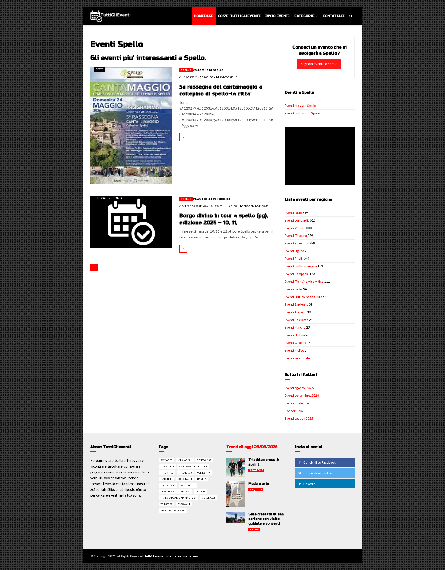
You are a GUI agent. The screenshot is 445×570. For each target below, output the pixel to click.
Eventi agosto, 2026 (299, 388)
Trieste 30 (166, 504)
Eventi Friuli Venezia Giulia (303, 297)
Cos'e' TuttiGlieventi (239, 16)
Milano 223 (185, 460)
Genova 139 (204, 460)
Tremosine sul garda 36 (175, 491)
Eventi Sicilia (293, 289)
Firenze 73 (185, 472)
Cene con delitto (297, 403)
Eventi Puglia (294, 258)
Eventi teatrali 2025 (299, 418)
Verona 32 (208, 497)
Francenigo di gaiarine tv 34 (179, 497)
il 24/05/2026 (189, 77)
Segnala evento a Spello (319, 63)
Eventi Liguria (294, 251)
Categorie (304, 16)
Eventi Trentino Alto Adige (304, 281)
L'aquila (256, 489)
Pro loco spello (227, 77)
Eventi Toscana (296, 236)
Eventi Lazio (293, 213)
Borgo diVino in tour (255, 206)
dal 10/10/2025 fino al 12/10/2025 (201, 206)
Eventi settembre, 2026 (302, 395)
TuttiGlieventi (153, 556)
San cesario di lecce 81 (193, 466)
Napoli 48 (166, 479)
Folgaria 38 (168, 485)
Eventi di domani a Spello (302, 113)
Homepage (203, 16)
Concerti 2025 (295, 411)
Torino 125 (167, 466)
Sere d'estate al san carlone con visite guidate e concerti (266, 519)
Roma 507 (166, 460)
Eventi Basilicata (296, 320)
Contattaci (334, 16)
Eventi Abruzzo (295, 312)
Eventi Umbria (295, 335)
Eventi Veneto (295, 228)
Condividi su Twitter (318, 473)
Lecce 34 (201, 491)
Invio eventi (277, 16)
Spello (186, 70)
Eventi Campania (297, 274)
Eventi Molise (294, 350)
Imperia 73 (167, 472)
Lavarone (256, 470)
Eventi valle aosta (297, 358)
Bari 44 (201, 479)
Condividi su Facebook (319, 462)
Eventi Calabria (295, 343)
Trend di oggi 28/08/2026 (252, 447)
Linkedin (309, 484)
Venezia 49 (203, 472)
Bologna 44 (185, 479)
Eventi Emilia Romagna (301, 266)
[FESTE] (131, 125)
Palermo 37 (188, 485)
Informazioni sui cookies (181, 556)
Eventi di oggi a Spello (300, 106)
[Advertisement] (321, 157)
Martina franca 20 (173, 510)
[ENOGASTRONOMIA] (131, 221)
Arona (254, 529)
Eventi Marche (295, 327)
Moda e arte (258, 484)
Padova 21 (184, 504)
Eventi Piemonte (297, 243)
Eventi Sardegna (296, 304)
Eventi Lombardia (297, 220)
